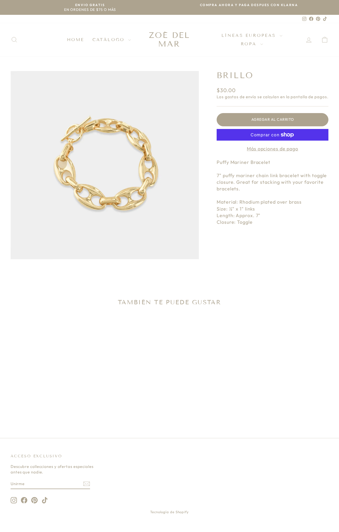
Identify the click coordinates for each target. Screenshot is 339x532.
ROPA (250, 43)
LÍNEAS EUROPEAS (249, 35)
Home (75, 39)
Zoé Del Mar (169, 39)
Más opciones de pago (272, 149)
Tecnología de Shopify (169, 512)
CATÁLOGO (109, 39)
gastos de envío (241, 96)
